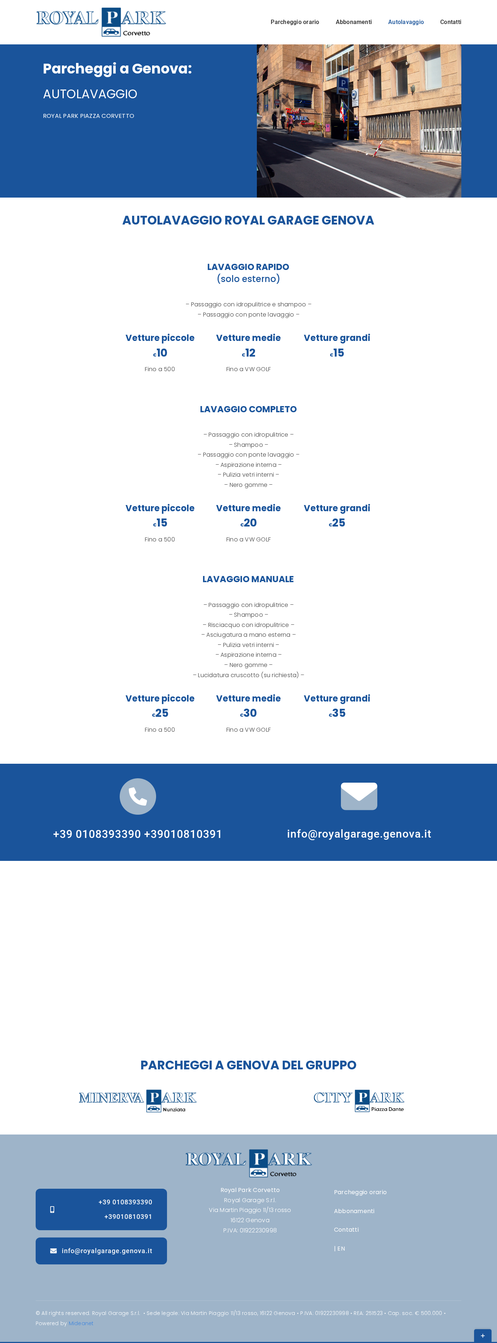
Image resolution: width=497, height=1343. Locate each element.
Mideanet (81, 1323)
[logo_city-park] (359, 1092)
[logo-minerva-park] (138, 1092)
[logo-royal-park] (101, 10)
